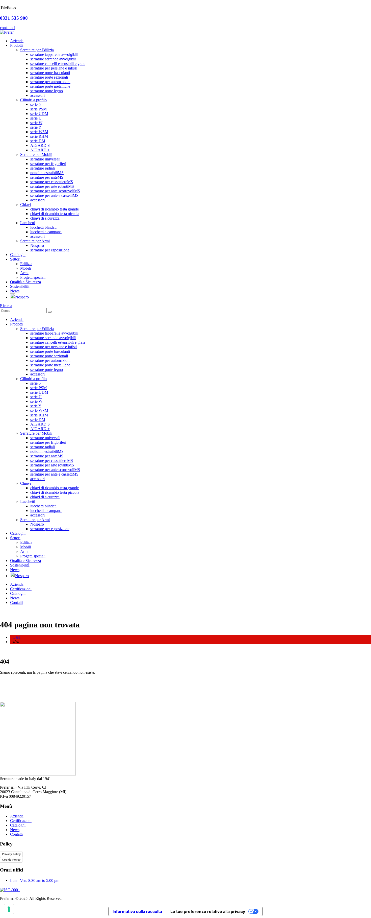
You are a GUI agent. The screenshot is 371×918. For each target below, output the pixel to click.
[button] (6, 305)
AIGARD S (40, 145)
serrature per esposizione (49, 250)
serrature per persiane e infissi (53, 68)
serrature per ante (46, 177)
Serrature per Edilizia (37, 50)
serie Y (35, 127)
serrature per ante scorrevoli (55, 191)
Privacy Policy (11, 854)
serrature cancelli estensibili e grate (57, 63)
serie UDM (39, 113)
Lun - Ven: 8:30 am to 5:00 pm (34, 880)
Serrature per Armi (35, 241)
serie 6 (35, 104)
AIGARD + (40, 150)
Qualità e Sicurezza (25, 282)
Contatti (16, 602)
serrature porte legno (46, 91)
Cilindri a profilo (33, 100)
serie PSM (38, 109)
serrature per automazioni (50, 82)
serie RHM (39, 136)
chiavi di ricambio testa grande (54, 209)
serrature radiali (42, 168)
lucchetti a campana (46, 232)
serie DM (37, 141)
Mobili (25, 268)
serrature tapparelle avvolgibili (54, 54)
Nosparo (37, 245)
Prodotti (16, 45)
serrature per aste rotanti (52, 186)
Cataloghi (17, 254)
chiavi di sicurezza (45, 218)
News (14, 291)
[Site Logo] (7, 32)
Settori (15, 259)
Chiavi (25, 204)
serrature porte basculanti (50, 72)
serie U (36, 118)
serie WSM (39, 132)
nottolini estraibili (47, 173)
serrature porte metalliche (50, 86)
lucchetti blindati (43, 227)
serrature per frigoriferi (48, 163)
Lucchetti (27, 223)
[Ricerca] (50, 312)
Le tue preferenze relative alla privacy (207, 911)
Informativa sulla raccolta (137, 911)
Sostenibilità (20, 286)
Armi (24, 273)
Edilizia (26, 264)
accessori (37, 95)
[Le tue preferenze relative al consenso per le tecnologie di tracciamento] (9, 909)
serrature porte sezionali (49, 77)
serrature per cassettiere (51, 182)
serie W (36, 123)
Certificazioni (21, 589)
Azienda (16, 41)
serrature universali (45, 159)
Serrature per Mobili (36, 154)
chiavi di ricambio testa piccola (54, 213)
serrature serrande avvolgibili (53, 59)
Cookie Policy (11, 859)
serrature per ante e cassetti (54, 195)
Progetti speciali (32, 277)
